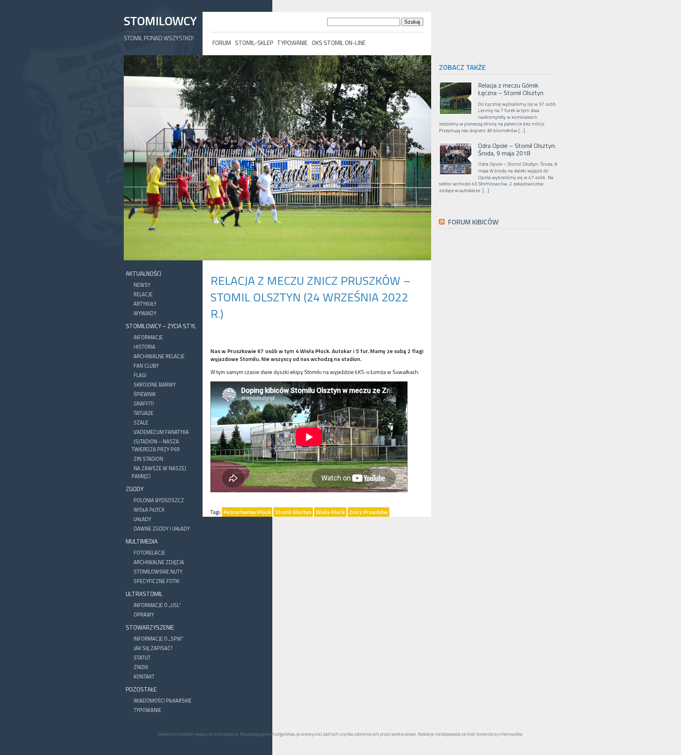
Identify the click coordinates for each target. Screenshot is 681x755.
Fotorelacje (149, 553)
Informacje (148, 337)
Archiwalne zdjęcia (159, 562)
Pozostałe (141, 689)
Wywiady (145, 313)
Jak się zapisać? (153, 648)
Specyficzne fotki (156, 581)
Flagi (140, 375)
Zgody (134, 488)
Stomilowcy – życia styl (161, 326)
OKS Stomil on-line (339, 42)
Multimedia (142, 541)
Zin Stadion (148, 459)
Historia (144, 347)
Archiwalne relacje (159, 356)
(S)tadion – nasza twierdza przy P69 (155, 445)
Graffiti (144, 403)
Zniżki (141, 667)
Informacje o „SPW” (159, 639)
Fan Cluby (146, 366)
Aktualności (143, 273)
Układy (142, 519)
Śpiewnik (145, 394)
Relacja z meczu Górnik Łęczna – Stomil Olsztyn (510, 89)
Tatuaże (143, 413)
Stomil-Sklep (254, 42)
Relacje (143, 294)
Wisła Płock (149, 510)
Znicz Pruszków (368, 512)
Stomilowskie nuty (158, 572)
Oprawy (144, 615)
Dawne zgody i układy (162, 529)
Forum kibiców (473, 222)
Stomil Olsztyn (293, 512)
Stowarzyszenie (150, 627)
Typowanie (292, 42)
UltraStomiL (144, 593)
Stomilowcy (160, 21)
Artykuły (145, 304)
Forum (221, 42)
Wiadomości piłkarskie (163, 701)
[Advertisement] (498, 413)
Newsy (142, 285)
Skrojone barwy (155, 385)
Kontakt (144, 676)
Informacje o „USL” (157, 605)
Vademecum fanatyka (161, 432)
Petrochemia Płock (247, 512)
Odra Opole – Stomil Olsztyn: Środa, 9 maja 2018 (517, 149)
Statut (142, 658)
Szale (141, 422)
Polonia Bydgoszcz (159, 500)
